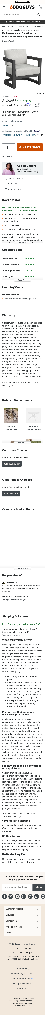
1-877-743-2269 (22, 1)
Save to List (10, 156)
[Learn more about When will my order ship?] (23, 114)
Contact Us (22, 988)
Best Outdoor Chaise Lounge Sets (20, 298)
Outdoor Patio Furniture (34, 26)
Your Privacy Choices (21, 978)
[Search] (39, 14)
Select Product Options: (13, 121)
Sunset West (8, 41)
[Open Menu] (4, 7)
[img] (22, 69)
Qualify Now (37, 105)
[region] (22, 71)
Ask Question (11, 493)
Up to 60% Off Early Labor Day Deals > (22, 22)
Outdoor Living (16, 26)
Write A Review (12, 464)
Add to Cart (29, 147)
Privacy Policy (22, 968)
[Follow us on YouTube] (17, 896)
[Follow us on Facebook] (4, 896)
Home (4, 26)
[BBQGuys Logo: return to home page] (22, 7)
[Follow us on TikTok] (36, 896)
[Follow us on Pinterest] (30, 896)
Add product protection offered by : (21, 131)
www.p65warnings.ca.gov (14, 599)
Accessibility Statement (22, 973)
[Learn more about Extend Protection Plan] (41, 134)
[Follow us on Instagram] (23, 896)
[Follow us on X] (10, 896)
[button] (22, 909)
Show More (23, 243)
